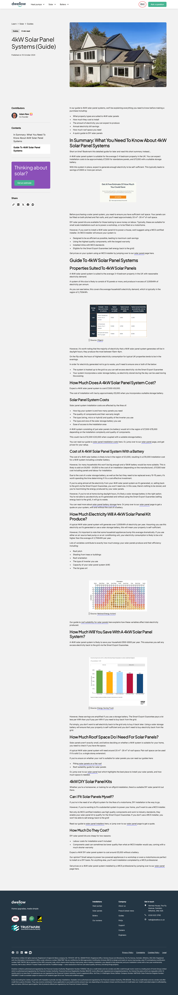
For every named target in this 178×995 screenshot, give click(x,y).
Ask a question (157, 4)
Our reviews (97, 920)
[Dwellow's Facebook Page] (13, 952)
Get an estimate (24, 183)
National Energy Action (106, 614)
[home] (19, 4)
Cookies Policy (153, 952)
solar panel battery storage (104, 504)
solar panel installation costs (105, 442)
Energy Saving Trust (105, 708)
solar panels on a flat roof (90, 763)
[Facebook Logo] (28, 205)
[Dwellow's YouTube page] (26, 952)
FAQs (121, 920)
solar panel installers (95, 823)
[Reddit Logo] (33, 205)
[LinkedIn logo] (18, 205)
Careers (122, 930)
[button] (38, 4)
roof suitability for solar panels (94, 622)
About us (122, 906)
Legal (164, 952)
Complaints (140, 952)
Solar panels (97, 911)
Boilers (95, 916)
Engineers (122, 935)
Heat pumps (97, 906)
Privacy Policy (127, 952)
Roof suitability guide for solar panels (89, 767)
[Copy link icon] (13, 205)
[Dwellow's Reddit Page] (30, 952)
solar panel (139, 253)
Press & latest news (126, 911)
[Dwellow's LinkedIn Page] (21, 952)
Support (122, 925)
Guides (121, 916)
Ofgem (100, 340)
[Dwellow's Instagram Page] (17, 952)
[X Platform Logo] (23, 205)
